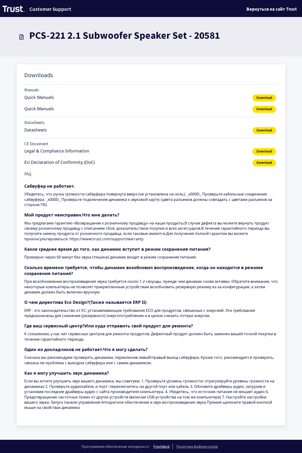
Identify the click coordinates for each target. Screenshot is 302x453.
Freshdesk (161, 446)
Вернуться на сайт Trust (272, 9)
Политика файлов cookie (197, 446)
